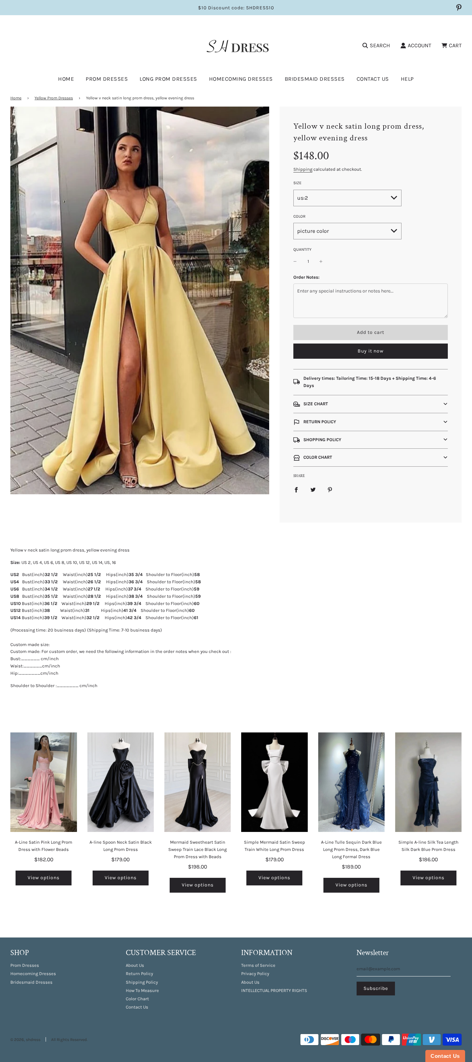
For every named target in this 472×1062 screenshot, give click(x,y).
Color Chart (137, 998)
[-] (295, 261)
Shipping (302, 169)
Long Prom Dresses (168, 79)
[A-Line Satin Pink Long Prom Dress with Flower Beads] (43, 782)
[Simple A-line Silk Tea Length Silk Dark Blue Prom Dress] (428, 782)
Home (66, 79)
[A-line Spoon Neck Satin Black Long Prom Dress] (120, 782)
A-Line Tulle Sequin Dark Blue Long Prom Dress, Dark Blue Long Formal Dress (351, 849)
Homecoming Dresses (241, 79)
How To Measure (142, 990)
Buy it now (371, 351)
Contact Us (373, 79)
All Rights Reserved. (69, 1039)
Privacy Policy (255, 973)
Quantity (302, 249)
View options (43, 878)
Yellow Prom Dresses (54, 98)
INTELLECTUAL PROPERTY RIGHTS (274, 990)
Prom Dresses (24, 965)
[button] (370, 404)
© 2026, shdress (25, 1039)
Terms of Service (258, 965)
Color (299, 216)
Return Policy (139, 973)
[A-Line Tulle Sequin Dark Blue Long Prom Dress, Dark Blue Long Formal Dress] (351, 782)
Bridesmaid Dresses (315, 79)
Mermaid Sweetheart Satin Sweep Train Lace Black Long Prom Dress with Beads (197, 849)
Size (297, 182)
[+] (321, 261)
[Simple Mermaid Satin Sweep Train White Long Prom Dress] (274, 782)
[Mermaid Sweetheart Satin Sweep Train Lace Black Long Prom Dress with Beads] (197, 782)
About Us (135, 965)
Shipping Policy (142, 982)
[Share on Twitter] (313, 489)
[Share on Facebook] (296, 489)
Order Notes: (306, 277)
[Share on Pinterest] (330, 489)
